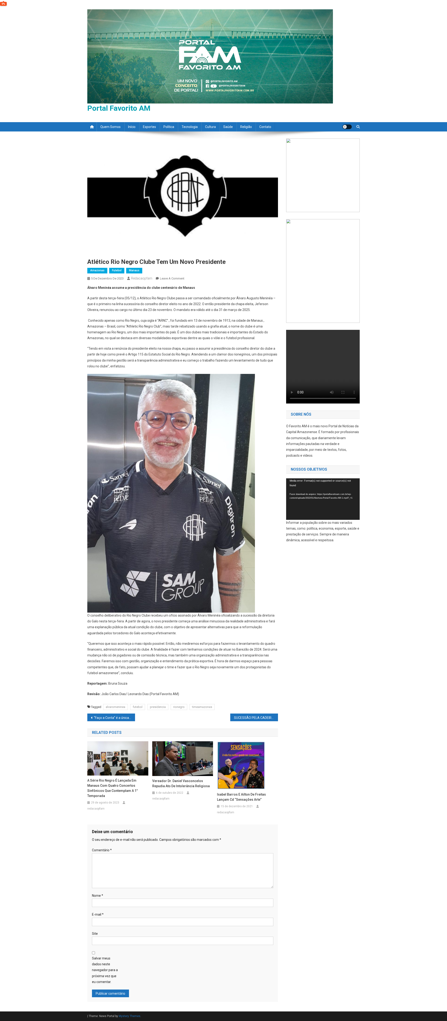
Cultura (210, 127)
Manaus (134, 270)
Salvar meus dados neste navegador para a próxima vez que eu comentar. (105, 970)
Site (95, 933)
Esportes (149, 127)
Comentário (102, 850)
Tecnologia (190, 127)
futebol (137, 707)
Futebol (117, 270)
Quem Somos (110, 127)
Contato (265, 127)
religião (246, 127)
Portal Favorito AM (118, 108)
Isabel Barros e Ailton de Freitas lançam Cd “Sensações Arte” (241, 797)
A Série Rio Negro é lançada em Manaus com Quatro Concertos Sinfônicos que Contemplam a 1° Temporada (112, 788)
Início (131, 127)
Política (168, 127)
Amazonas (97, 270)
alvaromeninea (115, 707)
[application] (323, 499)
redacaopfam (141, 278)
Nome (97, 895)
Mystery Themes (129, 1016)
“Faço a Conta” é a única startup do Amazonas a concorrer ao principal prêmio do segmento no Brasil (114, 718)
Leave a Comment (172, 278)
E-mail (98, 914)
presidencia (158, 707)
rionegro (179, 707)
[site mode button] (347, 126)
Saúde (228, 127)
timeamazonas (202, 707)
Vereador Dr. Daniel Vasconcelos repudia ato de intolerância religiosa (181, 783)
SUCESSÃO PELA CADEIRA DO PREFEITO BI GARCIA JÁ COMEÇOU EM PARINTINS (256, 718)
